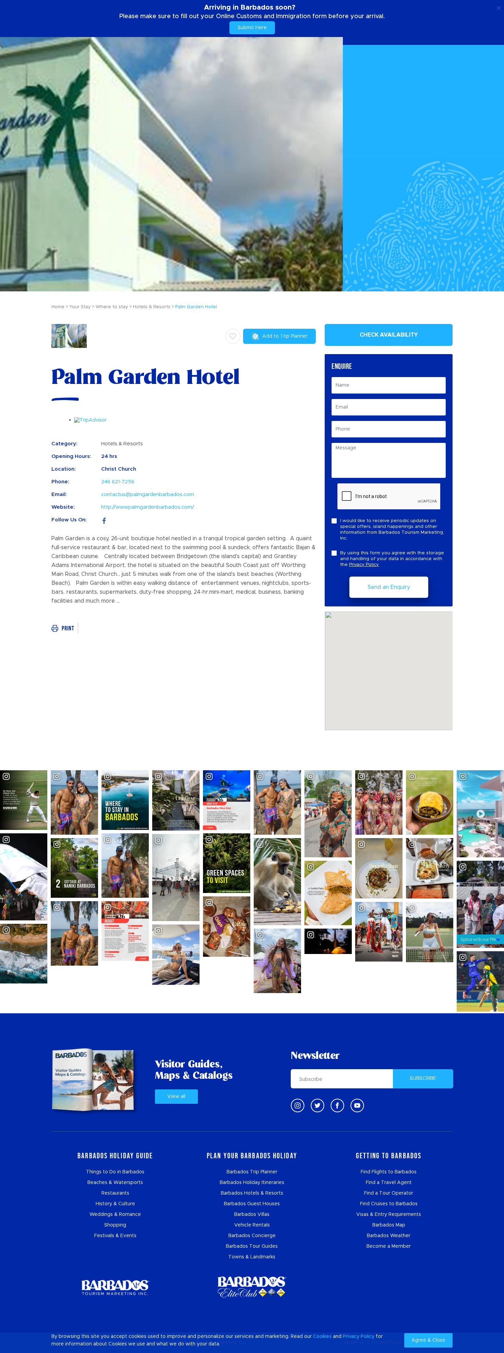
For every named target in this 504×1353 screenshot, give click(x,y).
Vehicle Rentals (252, 1225)
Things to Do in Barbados (115, 1172)
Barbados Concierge (252, 1235)
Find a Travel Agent (389, 1182)
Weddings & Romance (115, 1214)
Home (57, 307)
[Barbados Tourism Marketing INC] (115, 1287)
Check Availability (389, 335)
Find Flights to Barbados (389, 1172)
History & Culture (115, 1203)
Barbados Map (388, 1225)
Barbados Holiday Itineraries (252, 1182)
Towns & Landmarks (251, 1257)
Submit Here (252, 27)
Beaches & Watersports (115, 1182)
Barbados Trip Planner (252, 1172)
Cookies (322, 1336)
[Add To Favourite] (232, 336)
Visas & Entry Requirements (388, 1214)
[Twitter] (317, 1105)
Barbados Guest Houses (252, 1203)
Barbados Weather (388, 1235)
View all (176, 1096)
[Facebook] (104, 520)
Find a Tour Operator (388, 1193)
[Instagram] (297, 1105)
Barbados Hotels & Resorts (252, 1193)
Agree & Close (428, 1340)
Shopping (115, 1225)
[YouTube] (357, 1105)
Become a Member (389, 1246)
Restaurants (115, 1193)
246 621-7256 (117, 481)
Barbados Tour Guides (252, 1246)
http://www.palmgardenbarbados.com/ (147, 507)
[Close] (498, 7)
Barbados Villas (251, 1214)
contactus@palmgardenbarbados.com (147, 494)
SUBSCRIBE (423, 1078)
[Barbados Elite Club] (252, 1287)
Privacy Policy (364, 565)
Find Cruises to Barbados (389, 1203)
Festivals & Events (115, 1235)
